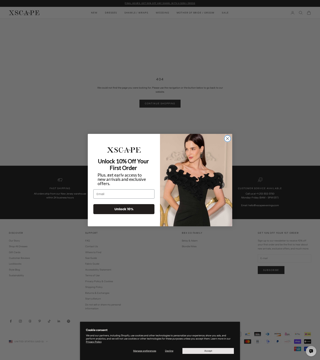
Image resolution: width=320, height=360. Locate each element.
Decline (169, 350)
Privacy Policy (94, 341)
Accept (208, 350)
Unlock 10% (124, 209)
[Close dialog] (227, 138)
